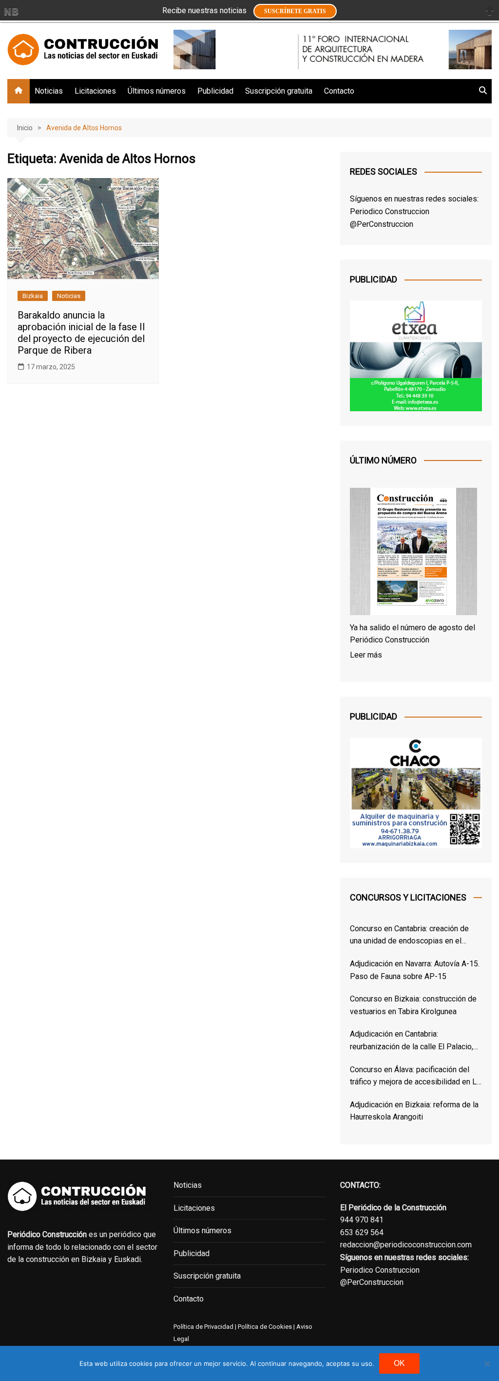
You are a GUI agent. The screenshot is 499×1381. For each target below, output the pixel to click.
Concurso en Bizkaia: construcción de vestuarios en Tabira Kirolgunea (413, 1005)
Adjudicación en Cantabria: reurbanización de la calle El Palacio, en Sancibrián (411, 1041)
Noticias (49, 91)
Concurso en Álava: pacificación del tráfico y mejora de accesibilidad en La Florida (415, 1076)
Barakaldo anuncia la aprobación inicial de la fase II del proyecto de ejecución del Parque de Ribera (81, 332)
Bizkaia (32, 296)
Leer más (366, 655)
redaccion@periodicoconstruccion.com (406, 1244)
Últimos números (157, 91)
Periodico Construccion (389, 211)
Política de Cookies (264, 1326)
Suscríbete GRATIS (295, 11)
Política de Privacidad (203, 1326)
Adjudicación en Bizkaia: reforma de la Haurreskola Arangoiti (414, 1111)
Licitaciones (95, 91)
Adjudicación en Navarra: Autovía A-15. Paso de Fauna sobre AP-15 (415, 970)
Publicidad (215, 91)
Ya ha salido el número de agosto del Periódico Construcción (412, 634)
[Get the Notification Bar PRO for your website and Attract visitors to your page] (11, 11)
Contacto (339, 91)
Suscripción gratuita (278, 91)
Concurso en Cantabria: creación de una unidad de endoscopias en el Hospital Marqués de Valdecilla (409, 935)
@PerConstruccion (381, 224)
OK (399, 1363)
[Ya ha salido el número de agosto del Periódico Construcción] (413, 553)
